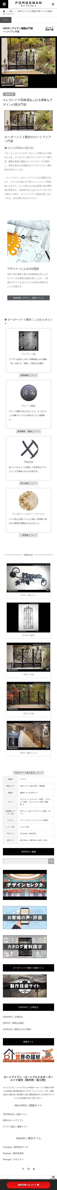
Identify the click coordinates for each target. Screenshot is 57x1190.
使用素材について (28, 375)
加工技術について (28, 483)
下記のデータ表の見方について (28, 773)
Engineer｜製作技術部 (13, 1153)
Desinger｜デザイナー (13, 1159)
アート (22, 820)
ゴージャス (38, 820)
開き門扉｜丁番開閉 (37, 786)
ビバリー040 (24, 827)
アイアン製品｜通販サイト (15, 1126)
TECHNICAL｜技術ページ (15, 1114)
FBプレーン (24, 811)
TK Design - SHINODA (28, 833)
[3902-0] (28, 735)
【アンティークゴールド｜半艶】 (32, 799)
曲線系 (45, 820)
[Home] (4, 11)
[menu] (53, 4)
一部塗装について (28, 535)
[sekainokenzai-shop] (28, 1062)
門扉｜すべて (25, 786)
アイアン (5, 20)
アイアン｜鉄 (28, 354)
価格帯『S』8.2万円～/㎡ (29, 793)
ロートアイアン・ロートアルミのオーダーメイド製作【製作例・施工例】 (28, 1078)
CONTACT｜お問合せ (13, 1017)
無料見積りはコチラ (27, 1184)
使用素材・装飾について (28, 431)
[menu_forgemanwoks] (25, 997)
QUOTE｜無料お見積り (14, 1023)
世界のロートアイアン (13, 1120)
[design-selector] (25, 899)
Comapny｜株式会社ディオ (15, 1147)
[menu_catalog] (25, 957)
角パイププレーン (35, 811)
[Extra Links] (4, 4)
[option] (28, 56)
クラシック (30, 820)
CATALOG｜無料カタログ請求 (17, 1029)
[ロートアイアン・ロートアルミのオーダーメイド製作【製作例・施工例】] (28, 4)
